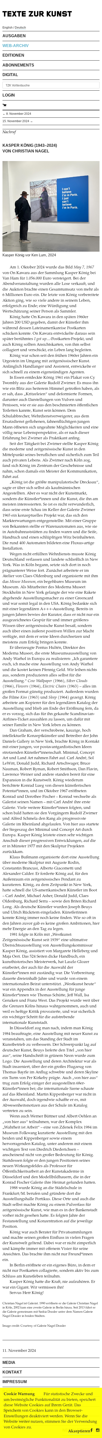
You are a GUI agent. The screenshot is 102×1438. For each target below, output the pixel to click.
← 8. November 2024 (16, 113)
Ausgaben (14, 36)
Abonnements (18, 65)
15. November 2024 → (17, 121)
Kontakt (12, 1372)
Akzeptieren (79, 1431)
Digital (10, 75)
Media (8, 1362)
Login (8, 95)
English (7, 27)
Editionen (13, 55)
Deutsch (20, 27)
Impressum (14, 1382)
